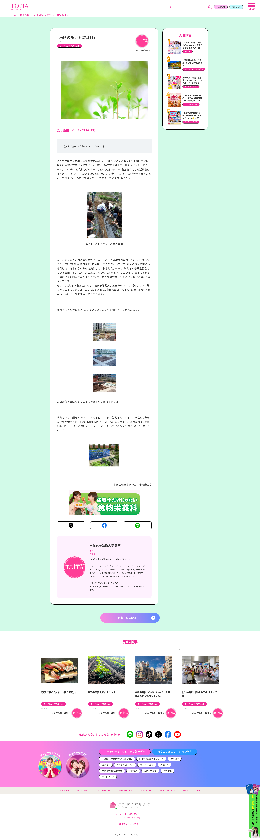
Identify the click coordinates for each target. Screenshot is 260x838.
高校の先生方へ (125, 790)
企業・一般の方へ (104, 790)
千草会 (199, 790)
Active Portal (166, 790)
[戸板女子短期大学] (20, 5)
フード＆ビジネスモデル (69, 46)
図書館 (185, 790)
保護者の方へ (63, 790)
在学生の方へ (146, 790)
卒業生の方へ (83, 790)
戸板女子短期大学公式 (105, 545)
